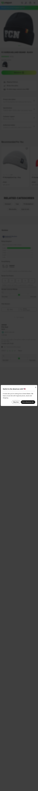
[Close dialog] (35, 387)
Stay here (16, 402)
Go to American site (28, 402)
